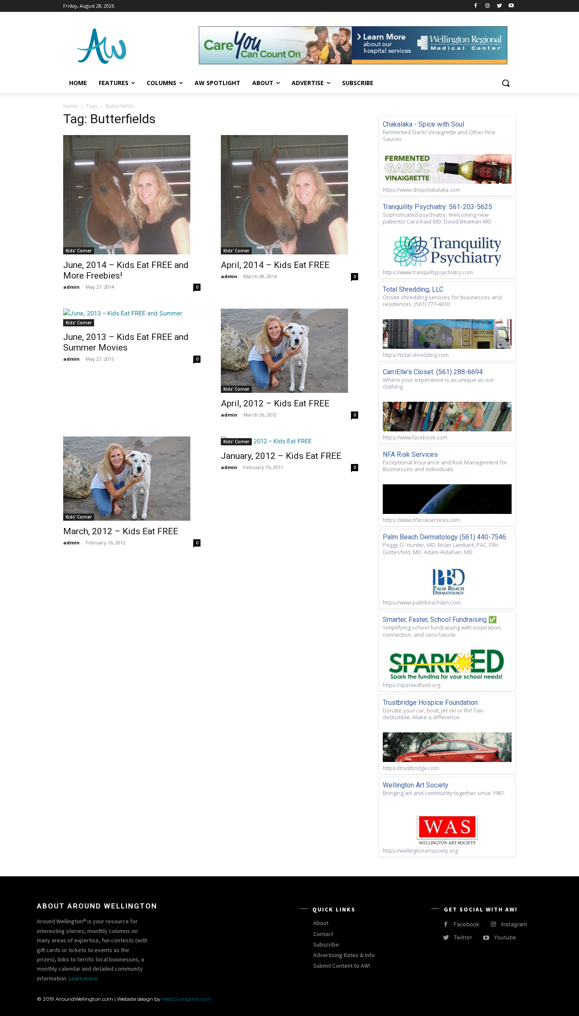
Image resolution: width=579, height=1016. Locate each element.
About (320, 923)
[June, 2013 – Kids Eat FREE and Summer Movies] (131, 317)
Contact (323, 934)
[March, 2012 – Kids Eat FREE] (131, 478)
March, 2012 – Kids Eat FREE (120, 531)
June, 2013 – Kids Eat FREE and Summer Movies (126, 342)
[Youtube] (511, 6)
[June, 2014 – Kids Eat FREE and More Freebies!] (131, 194)
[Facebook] (476, 6)
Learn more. (84, 978)
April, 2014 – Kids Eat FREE (275, 265)
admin (71, 287)
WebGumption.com (187, 999)
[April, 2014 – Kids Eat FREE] (289, 194)
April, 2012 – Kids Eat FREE (275, 403)
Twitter (463, 937)
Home (70, 106)
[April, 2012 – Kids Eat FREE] (289, 351)
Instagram (514, 924)
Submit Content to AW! (341, 965)
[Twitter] (499, 6)
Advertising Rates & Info (344, 955)
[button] (505, 83)
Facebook (466, 924)
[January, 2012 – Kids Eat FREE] (289, 440)
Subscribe (326, 944)
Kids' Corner (79, 251)
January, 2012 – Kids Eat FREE (281, 456)
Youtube (505, 937)
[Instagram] (488, 6)
